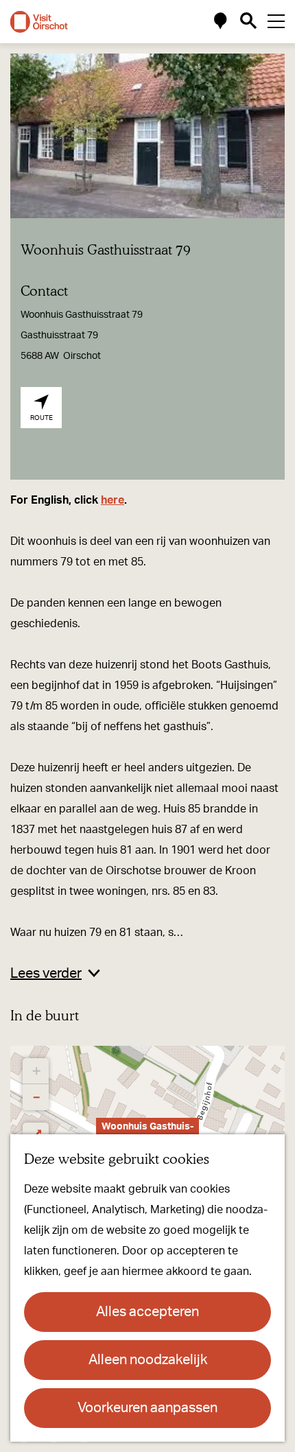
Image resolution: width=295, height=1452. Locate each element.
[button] (36, 1071)
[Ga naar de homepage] (39, 22)
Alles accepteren (147, 1312)
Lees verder (46, 974)
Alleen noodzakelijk (147, 1360)
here (112, 500)
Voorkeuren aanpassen (147, 1408)
